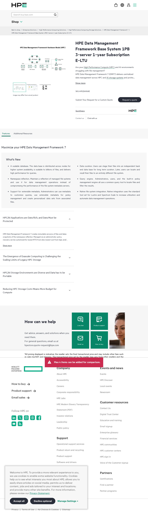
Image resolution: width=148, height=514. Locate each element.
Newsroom (105, 392)
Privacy (15, 509)
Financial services (108, 438)
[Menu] (134, 5)
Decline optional (43, 501)
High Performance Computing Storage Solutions (85, 30)
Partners (106, 473)
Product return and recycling (70, 450)
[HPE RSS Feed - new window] (20, 424)
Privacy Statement (40, 493)
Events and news (111, 368)
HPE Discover (106, 380)
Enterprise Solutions (30, 30)
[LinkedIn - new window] (14, 417)
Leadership (62, 422)
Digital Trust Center (109, 414)
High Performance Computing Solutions (52, 30)
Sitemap (66, 509)
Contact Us (105, 408)
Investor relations (65, 416)
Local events (106, 386)
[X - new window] (20, 417)
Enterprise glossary (109, 432)
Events (103, 374)
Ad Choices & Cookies (48, 509)
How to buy (99, 344)
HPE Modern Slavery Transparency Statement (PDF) (73, 407)
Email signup (106, 426)
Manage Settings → (68, 501)
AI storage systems (115, 77)
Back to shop (16, 30)
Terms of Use (28, 509)
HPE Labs (61, 398)
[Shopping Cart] (116, 5)
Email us (80, 344)
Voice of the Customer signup (114, 462)
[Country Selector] (122, 5)
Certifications (106, 478)
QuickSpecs (80, 110)
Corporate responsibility (68, 392)
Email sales (18, 397)
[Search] (55, 14)
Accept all (18, 501)
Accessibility (63, 380)
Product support (99, 325)
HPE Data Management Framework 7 (116, 30)
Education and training (111, 420)
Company (63, 368)
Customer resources (114, 402)
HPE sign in (105, 456)
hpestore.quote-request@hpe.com (42, 345)
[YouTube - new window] (14, 424)
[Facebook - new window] (38, 417)
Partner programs (108, 491)
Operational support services (70, 444)
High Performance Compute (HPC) (99, 67)
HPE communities (108, 444)
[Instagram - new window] (26, 417)
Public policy (63, 428)
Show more (80, 83)
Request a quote (129, 99)
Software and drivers (66, 462)
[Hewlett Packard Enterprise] (19, 5)
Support (62, 438)
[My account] (128, 5)
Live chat (80, 325)
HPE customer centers (110, 450)
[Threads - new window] (32, 417)
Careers (60, 386)
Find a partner (106, 485)
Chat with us (92, 118)
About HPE (62, 374)
